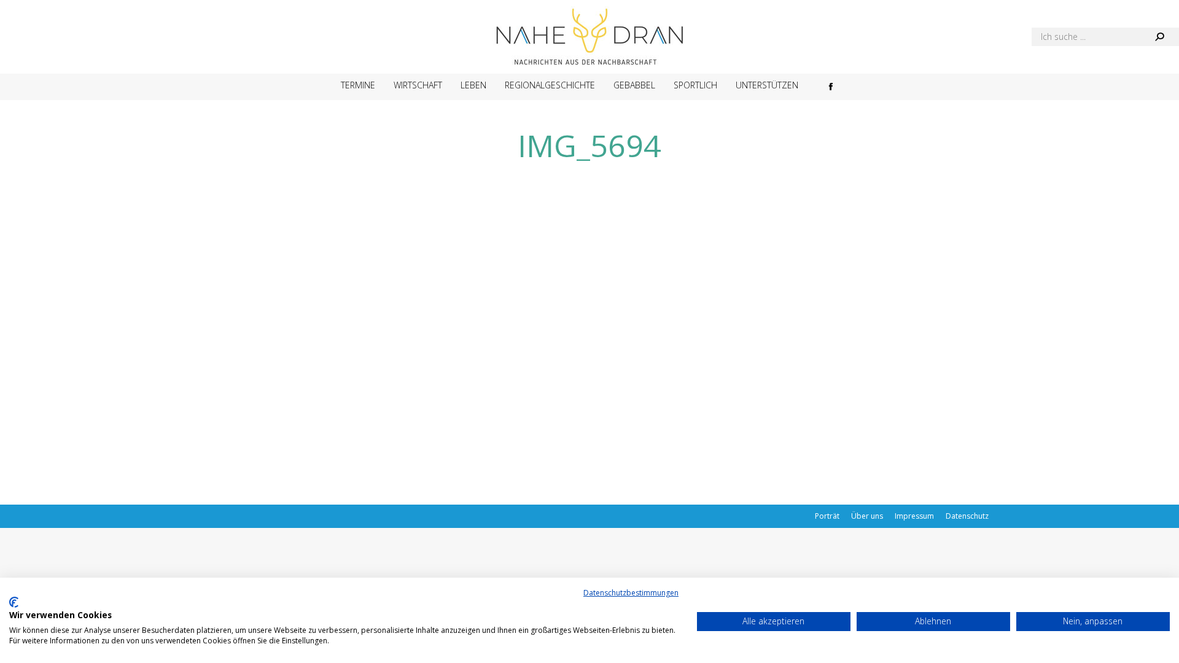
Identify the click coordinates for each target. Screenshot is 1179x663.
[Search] (1159, 37)
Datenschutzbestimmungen (631, 592)
